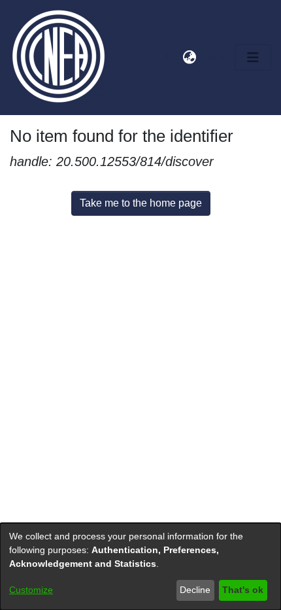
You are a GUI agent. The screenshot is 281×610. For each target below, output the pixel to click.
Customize (31, 590)
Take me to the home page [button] (141, 203)
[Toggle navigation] (253, 57)
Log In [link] (214, 57)
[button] (172, 57)
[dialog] (140, 566)
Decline (195, 590)
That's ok (242, 590)
